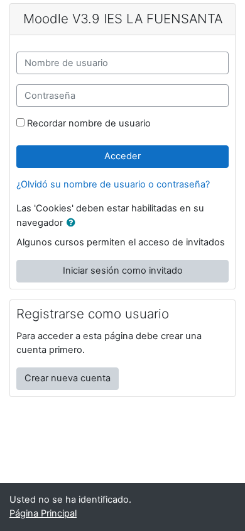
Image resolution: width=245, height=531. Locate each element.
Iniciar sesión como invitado (123, 270)
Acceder (122, 156)
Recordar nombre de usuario (89, 123)
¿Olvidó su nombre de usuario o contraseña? (113, 184)
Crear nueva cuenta (67, 378)
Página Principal (43, 513)
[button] (73, 223)
